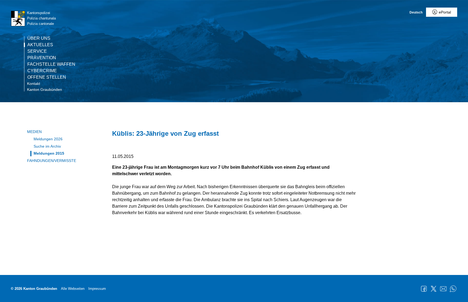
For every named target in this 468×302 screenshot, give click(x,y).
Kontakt (33, 83)
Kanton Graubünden (44, 89)
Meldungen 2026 (48, 139)
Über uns (38, 38)
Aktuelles (40, 45)
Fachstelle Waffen (51, 64)
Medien (34, 132)
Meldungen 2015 (49, 153)
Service (37, 51)
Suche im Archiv (47, 146)
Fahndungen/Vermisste (51, 160)
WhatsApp (453, 289)
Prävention (41, 58)
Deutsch (416, 12)
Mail (443, 289)
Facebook (424, 289)
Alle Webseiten (72, 289)
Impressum (97, 289)
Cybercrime (42, 71)
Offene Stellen (46, 77)
